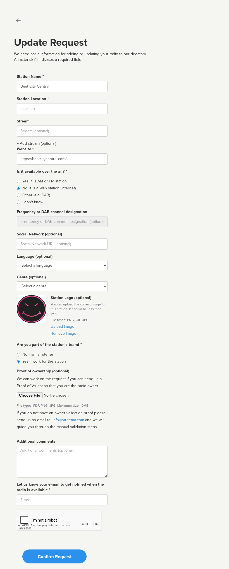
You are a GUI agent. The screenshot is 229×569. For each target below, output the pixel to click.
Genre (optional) (31, 277)
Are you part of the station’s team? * (49, 344)
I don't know (32, 202)
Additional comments (36, 441)
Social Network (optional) (39, 234)
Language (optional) (35, 256)
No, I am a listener (37, 354)
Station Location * (33, 99)
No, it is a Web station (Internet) (49, 188)
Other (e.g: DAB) (36, 195)
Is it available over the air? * (42, 171)
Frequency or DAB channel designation (52, 211)
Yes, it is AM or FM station (44, 181)
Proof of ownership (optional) (43, 371)
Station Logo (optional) (71, 297)
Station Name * (30, 76)
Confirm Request (54, 557)
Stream (23, 121)
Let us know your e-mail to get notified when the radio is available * (60, 487)
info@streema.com (68, 420)
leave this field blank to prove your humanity (21, 5)
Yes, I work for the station (44, 361)
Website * (25, 149)
